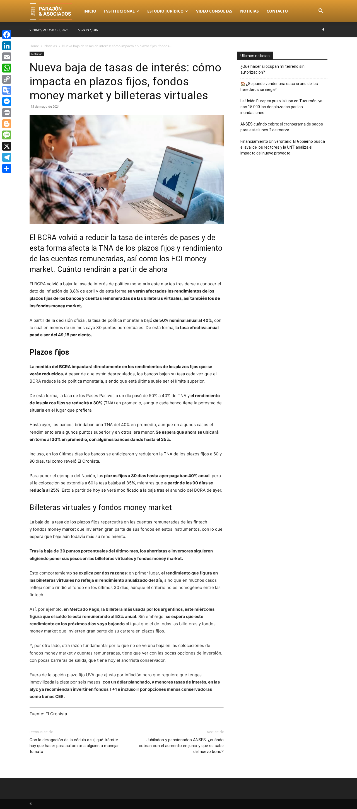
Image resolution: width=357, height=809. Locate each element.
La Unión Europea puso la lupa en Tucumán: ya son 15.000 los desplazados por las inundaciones (281, 107)
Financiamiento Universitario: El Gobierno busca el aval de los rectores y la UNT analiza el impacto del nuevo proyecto (282, 147)
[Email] (6, 56)
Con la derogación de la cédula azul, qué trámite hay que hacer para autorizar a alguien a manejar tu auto (74, 745)
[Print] (6, 112)
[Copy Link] (6, 79)
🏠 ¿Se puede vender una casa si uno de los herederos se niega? (279, 86)
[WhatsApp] (6, 68)
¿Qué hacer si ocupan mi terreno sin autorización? (272, 69)
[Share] (6, 168)
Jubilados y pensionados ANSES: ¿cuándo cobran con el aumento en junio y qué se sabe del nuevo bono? (181, 745)
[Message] (6, 135)
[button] (320, 11)
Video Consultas (214, 11)
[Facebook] (323, 29)
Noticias (249, 11)
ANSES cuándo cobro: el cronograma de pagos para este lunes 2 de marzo (281, 127)
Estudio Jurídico (165, 11)
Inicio (89, 11)
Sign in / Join (88, 30)
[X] (6, 146)
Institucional (119, 11)
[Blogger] (6, 123)
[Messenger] (6, 101)
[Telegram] (6, 157)
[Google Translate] (6, 90)
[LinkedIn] (6, 45)
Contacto (277, 11)
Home (34, 46)
